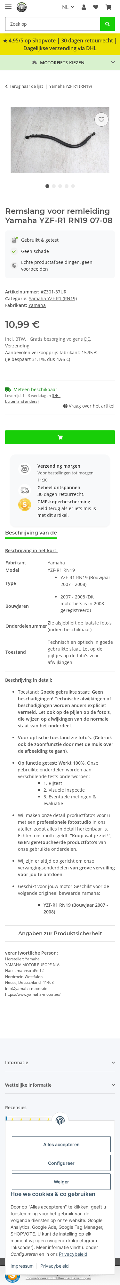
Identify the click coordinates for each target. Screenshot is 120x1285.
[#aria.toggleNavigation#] (8, 4)
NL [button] (65, 7)
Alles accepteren (61, 1144)
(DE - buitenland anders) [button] (32, 398)
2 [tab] (54, 186)
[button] (84, 7)
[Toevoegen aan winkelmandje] (10, 103)
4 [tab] (66, 186)
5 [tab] (73, 186)
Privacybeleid (73, 1254)
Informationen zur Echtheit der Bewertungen (58, 1278)
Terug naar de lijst (26, 86)
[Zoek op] (107, 24)
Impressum (22, 1266)
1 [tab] (47, 186)
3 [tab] (60, 186)
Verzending (17, 346)
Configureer (61, 1163)
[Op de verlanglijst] (101, 119)
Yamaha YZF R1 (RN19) (53, 298)
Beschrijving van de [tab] (31, 533)
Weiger (61, 1181)
